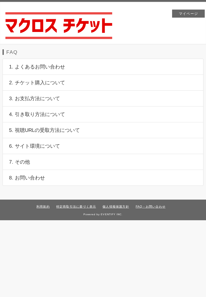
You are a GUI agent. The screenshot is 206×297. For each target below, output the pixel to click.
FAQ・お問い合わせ (151, 206)
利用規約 (43, 206)
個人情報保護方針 (115, 206)
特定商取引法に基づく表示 (76, 206)
